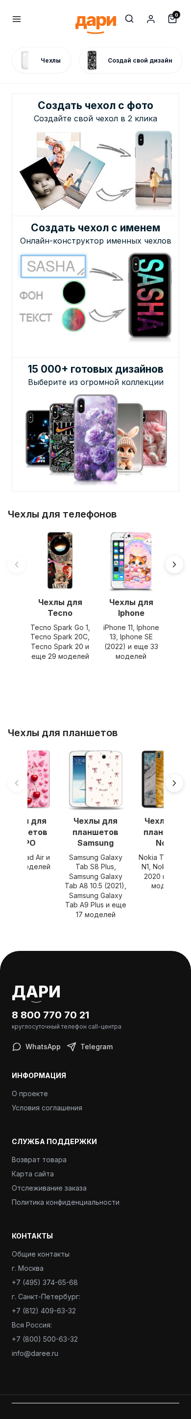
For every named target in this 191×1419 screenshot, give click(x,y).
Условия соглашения (47, 1108)
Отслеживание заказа (49, 1188)
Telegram (96, 1046)
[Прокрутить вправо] (174, 564)
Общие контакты (41, 1254)
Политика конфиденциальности (65, 1202)
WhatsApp (43, 1046)
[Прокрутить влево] (16, 564)
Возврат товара (39, 1159)
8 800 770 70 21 (50, 1015)
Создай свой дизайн (140, 60)
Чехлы (51, 60)
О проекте (30, 1093)
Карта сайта (33, 1174)
